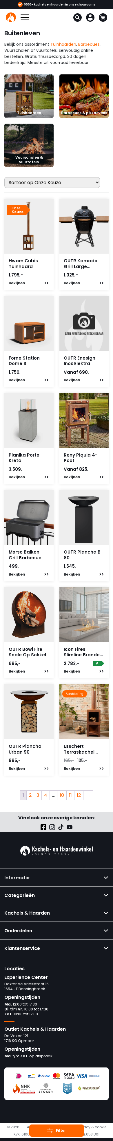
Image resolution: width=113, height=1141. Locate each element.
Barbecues (89, 44)
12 (79, 795)
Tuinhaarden (63, 44)
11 (70, 795)
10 (62, 795)
